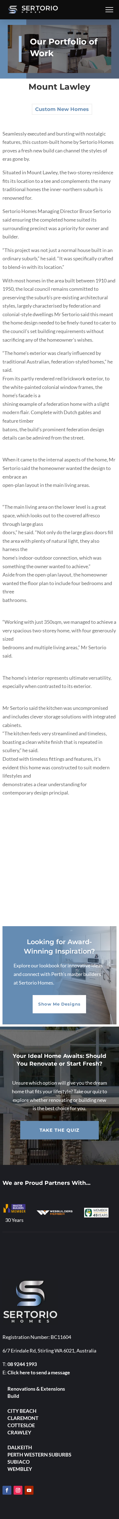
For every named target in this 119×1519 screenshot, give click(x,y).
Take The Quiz (59, 1130)
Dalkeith (19, 1447)
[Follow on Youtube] (29, 1490)
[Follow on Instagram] (18, 1490)
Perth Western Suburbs (39, 1455)
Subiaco (18, 1462)
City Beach (22, 1411)
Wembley (19, 1469)
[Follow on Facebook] (6, 1490)
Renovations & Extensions (36, 1389)
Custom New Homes (62, 109)
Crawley (19, 1432)
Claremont (22, 1418)
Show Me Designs (59, 1004)
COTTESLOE (21, 1425)
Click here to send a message (38, 1372)
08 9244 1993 (22, 1364)
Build (13, 1396)
